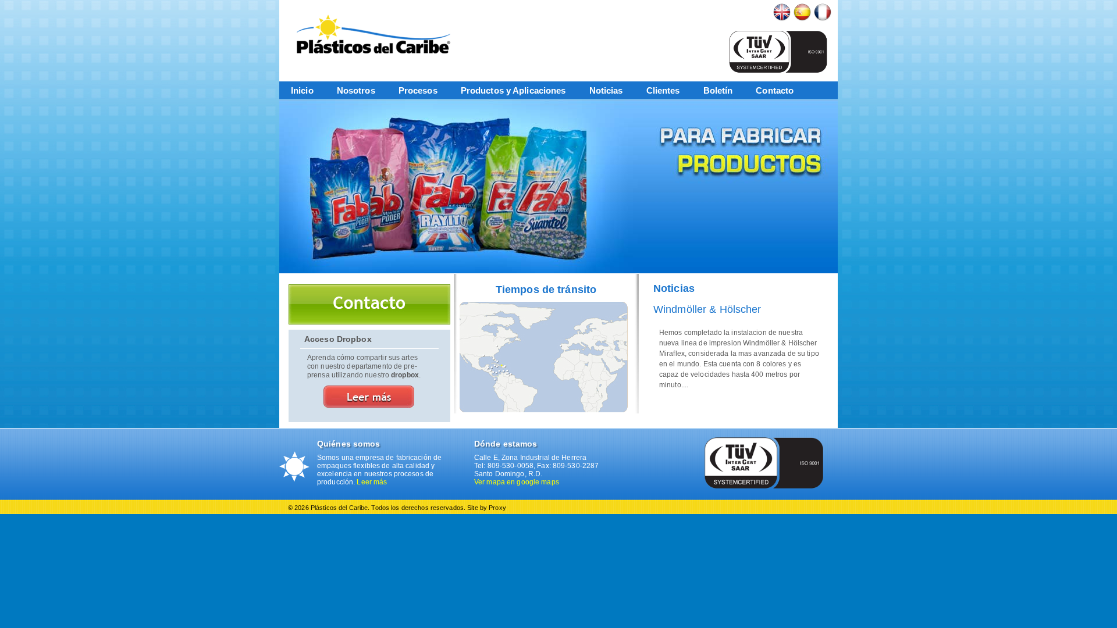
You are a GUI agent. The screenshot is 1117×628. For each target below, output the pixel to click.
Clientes (663, 90)
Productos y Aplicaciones (513, 90)
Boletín (718, 90)
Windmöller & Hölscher (707, 309)
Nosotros (356, 90)
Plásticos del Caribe (378, 34)
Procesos (418, 90)
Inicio (302, 90)
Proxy (497, 507)
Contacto (775, 90)
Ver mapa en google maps (516, 482)
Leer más (372, 482)
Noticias (606, 90)
